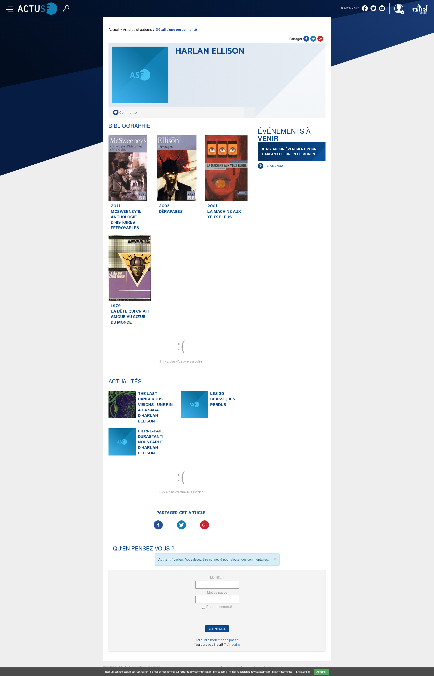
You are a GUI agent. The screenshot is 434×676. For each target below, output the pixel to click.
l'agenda (275, 166)
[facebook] (365, 8)
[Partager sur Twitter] (313, 39)
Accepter (321, 671)
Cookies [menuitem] (254, 667)
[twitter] (373, 8)
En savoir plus (303, 671)
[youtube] (382, 8)
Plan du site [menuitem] (323, 667)
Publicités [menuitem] (270, 667)
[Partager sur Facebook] (306, 39)
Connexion (217, 628)
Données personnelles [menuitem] (295, 667)
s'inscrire (233, 644)
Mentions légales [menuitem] (233, 667)
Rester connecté (219, 607)
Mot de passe (217, 592)
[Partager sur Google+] (320, 39)
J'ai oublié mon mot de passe (217, 640)
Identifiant (217, 577)
